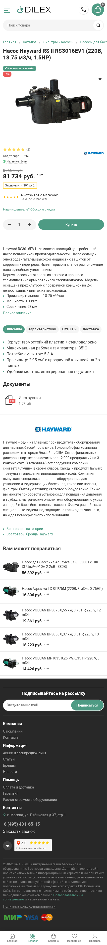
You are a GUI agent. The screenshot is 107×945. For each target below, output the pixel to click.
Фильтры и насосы (58, 42)
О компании (13, 731)
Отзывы (69, 329)
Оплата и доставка (18, 787)
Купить (71, 225)
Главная (9, 42)
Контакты (11, 737)
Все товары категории (24, 529)
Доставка (91, 329)
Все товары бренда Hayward (29, 534)
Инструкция (30, 397)
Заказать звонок (19, 831)
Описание (13, 329)
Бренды (9, 765)
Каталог (29, 42)
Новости (10, 772)
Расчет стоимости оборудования (30, 800)
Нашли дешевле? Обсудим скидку (29, 209)
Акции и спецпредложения (24, 753)
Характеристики (42, 329)
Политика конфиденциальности (29, 906)
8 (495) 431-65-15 (84, 10)
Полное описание (17, 313)
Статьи (9, 759)
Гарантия (10, 793)
